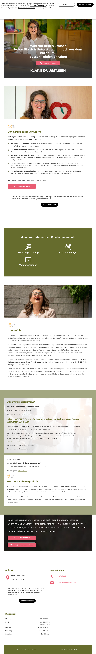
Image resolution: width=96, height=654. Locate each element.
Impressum (21, 649)
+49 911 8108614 (61, 576)
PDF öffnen (22, 471)
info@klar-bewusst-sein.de (66, 582)
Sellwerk (74, 649)
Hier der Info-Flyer (13, 441)
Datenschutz (32, 649)
